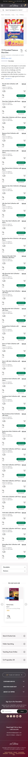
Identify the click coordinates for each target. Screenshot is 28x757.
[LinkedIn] (20, 716)
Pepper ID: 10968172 (7, 259)
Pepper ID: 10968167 (7, 103)
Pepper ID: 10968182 (7, 364)
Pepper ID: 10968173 (7, 277)
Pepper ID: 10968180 (7, 329)
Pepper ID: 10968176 (7, 189)
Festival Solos (10, 604)
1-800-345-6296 (14, 729)
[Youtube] (17, 716)
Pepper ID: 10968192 (7, 482)
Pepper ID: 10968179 (7, 241)
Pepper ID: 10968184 (7, 399)
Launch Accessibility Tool (19, 754)
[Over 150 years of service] (14, 675)
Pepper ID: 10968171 (7, 136)
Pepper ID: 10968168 (7, 119)
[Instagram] (14, 716)
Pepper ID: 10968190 (7, 547)
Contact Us (10, 1)
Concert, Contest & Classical (14, 14)
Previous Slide (2, 604)
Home (2, 14)
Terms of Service (8, 752)
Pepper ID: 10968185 (7, 417)
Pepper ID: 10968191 (7, 434)
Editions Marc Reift (6, 58)
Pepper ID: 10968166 (7, 87)
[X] (11, 716)
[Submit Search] (3, 10)
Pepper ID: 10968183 (7, 382)
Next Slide (26, 604)
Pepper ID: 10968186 (7, 450)
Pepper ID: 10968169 (7, 154)
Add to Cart (21, 95)
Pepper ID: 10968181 (7, 347)
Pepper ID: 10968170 (7, 171)
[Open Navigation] (2, 6)
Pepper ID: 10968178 (7, 224)
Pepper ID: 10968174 (7, 294)
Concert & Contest (18, 14)
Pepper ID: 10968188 (7, 514)
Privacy (15, 752)
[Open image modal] (14, 33)
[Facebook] (8, 716)
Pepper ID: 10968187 (7, 498)
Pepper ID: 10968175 (7, 312)
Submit (22, 711)
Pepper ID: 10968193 (7, 466)
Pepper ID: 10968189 (7, 530)
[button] (14, 32)
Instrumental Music (8, 14)
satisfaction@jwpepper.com (14, 732)
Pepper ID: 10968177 (7, 206)
